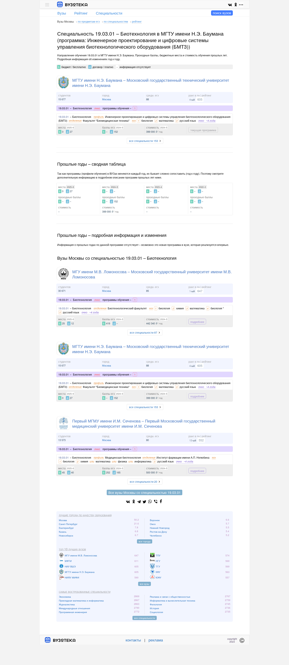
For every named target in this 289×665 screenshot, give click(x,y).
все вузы (144, 583)
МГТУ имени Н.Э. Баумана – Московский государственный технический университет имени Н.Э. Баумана (150, 82)
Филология (156, 604)
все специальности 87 (143, 332)
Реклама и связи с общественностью (170, 596)
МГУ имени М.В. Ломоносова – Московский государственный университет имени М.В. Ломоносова (152, 274)
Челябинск (156, 535)
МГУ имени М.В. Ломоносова (81, 555)
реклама (156, 639)
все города (145, 541)
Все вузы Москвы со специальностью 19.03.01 (144, 492)
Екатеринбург (66, 527)
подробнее (197, 321)
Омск (153, 524)
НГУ (158, 561)
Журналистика (67, 604)
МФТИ (68, 561)
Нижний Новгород (159, 527)
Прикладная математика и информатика (81, 600)
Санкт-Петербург (68, 524)
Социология (156, 612)
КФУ (158, 572)
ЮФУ (158, 577)
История (154, 608)
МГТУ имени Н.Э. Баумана (79, 572)
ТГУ (158, 566)
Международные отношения (74, 608)
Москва (106, 99)
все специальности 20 (143, 481)
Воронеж (155, 520)
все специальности (144, 618)
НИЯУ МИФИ (72, 577)
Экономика (65, 596)
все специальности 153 (143, 141)
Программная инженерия (73, 612)
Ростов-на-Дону (158, 531)
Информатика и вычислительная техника (172, 600)
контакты (133, 639)
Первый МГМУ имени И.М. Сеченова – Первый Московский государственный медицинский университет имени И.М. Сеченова (143, 423)
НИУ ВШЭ (70, 566)
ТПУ (158, 555)
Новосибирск (66, 535)
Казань (62, 531)
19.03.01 (63, 117)
